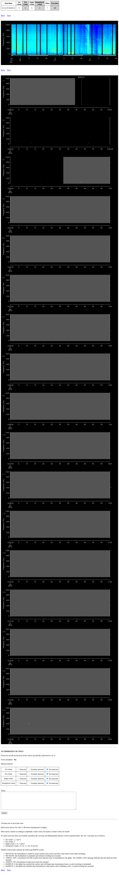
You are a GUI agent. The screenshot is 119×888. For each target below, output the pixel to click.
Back (3, 15)
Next (9, 15)
